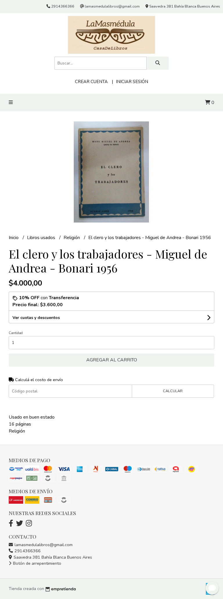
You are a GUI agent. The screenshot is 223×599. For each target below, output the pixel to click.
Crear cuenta (91, 82)
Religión (72, 237)
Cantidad (16, 333)
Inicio (14, 237)
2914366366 (27, 551)
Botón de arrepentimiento (36, 563)
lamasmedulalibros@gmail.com (43, 545)
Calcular (173, 391)
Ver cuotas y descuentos (36, 317)
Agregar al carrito (111, 360)
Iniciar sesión (132, 82)
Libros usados (41, 237)
